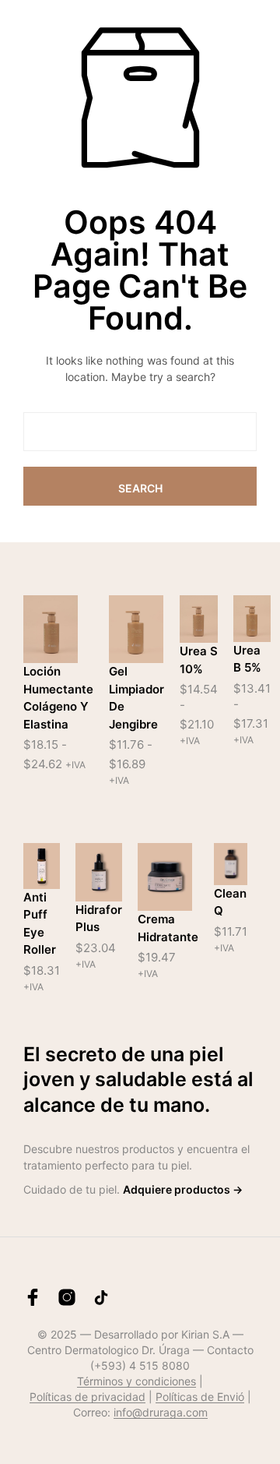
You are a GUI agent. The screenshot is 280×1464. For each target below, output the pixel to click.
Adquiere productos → (183, 1189)
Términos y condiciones (136, 1381)
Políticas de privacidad (87, 1397)
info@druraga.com (161, 1412)
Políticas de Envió (200, 1397)
